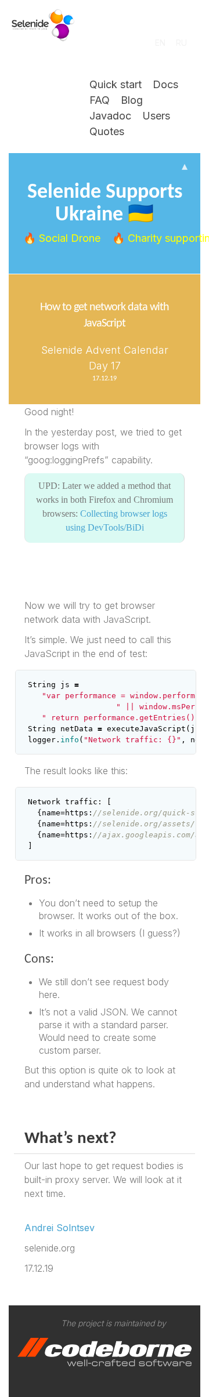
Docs (165, 84)
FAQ (99, 100)
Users (156, 116)
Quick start (115, 84)
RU (181, 43)
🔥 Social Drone (63, 238)
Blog (132, 100)
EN (160, 43)
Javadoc (110, 116)
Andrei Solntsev (59, 1227)
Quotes (106, 131)
